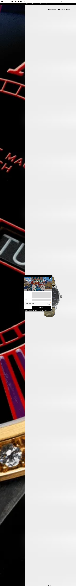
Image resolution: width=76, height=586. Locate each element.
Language (27, 299)
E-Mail (26, 296)
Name (26, 292)
